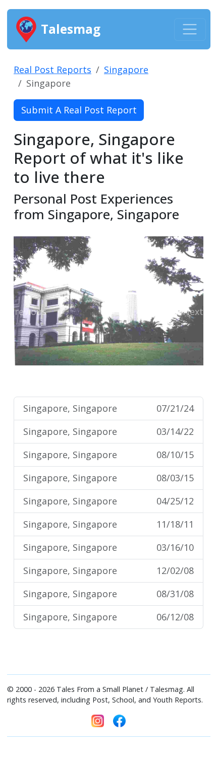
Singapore (126, 69)
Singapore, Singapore (108, 408)
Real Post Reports (52, 69)
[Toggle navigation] (190, 29)
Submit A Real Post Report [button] (79, 110)
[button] (28, 312)
